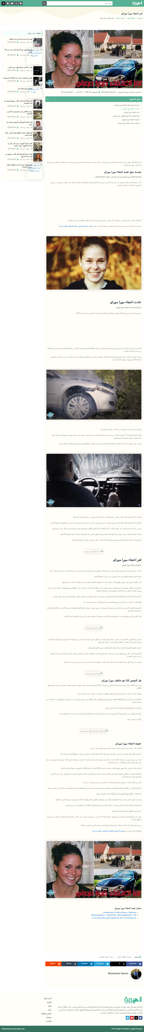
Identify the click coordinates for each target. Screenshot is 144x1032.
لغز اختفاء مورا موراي (131, 112)
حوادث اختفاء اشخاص (106, 957)
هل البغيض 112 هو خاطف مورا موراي (126, 116)
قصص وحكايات (46, 1013)
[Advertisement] (93, 146)
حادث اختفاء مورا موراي (130, 109)
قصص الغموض (123, 92)
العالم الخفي (131, 18)
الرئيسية (139, 18)
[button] (3, 3)
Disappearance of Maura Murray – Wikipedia (119, 912)
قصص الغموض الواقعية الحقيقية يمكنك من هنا (108, 831)
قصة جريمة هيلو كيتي (24, 88)
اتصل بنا (48, 1021)
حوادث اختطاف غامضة (124, 957)
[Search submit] (44, 3)
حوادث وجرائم (120, 18)
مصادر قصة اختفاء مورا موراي (128, 123)
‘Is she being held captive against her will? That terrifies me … (113, 918)
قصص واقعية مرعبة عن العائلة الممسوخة (17, 78)
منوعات (48, 1017)
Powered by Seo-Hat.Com (13, 1029)
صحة (49, 1010)
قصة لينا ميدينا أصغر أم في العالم (20, 39)
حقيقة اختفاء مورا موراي (130, 119)
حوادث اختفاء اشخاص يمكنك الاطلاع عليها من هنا (76, 226)
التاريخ (49, 1002)
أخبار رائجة (47, 998)
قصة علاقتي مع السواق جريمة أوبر (20, 67)
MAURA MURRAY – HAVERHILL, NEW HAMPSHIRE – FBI (113, 915)
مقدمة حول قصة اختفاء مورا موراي (126, 105)
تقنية (49, 1006)
